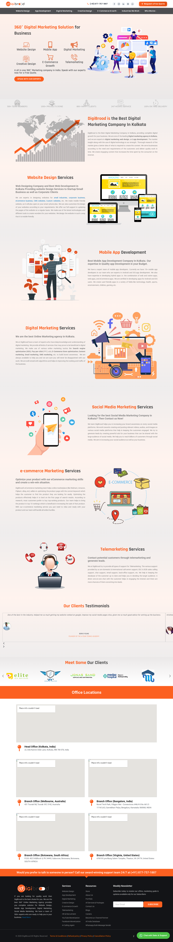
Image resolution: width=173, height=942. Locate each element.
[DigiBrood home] (15, 4)
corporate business (77, 198)
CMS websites (39, 201)
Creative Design (85, 11)
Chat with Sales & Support (155, 935)
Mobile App (50, 49)
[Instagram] (119, 4)
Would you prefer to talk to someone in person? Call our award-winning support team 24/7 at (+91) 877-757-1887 (86, 872)
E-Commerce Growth (107, 11)
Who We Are (150, 11)
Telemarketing (74, 62)
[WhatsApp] (132, 4)
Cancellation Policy (102, 936)
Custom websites (53, 201)
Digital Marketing (64, 11)
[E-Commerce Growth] (50, 57)
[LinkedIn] (123, 4)
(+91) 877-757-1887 (99, 4)
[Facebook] (114, 4)
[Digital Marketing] (74, 44)
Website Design (23, 11)
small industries (60, 198)
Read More (26, 917)
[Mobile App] (50, 44)
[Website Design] (26, 44)
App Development (43, 11)
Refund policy (74, 936)
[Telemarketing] (74, 57)
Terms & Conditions (58, 936)
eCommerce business (24, 201)
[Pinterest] (128, 4)
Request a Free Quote (154, 4)
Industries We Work (130, 11)
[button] (3, 676)
